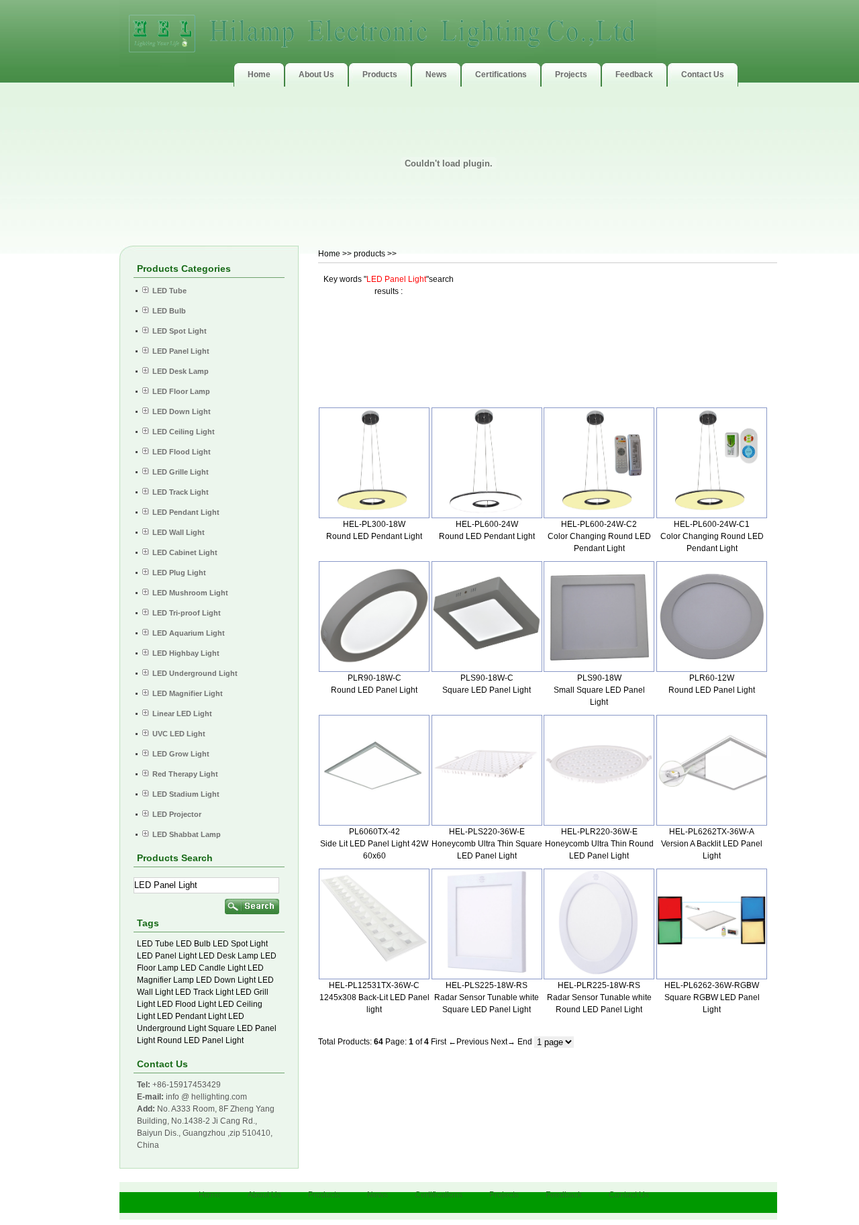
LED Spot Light (240, 943)
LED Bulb (193, 943)
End (524, 1041)
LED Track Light (204, 992)
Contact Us (629, 1194)
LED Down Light (226, 980)
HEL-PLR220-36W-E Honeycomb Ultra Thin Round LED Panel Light (599, 844)
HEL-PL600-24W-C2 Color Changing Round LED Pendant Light (599, 536)
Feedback (564, 1194)
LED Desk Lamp (228, 956)
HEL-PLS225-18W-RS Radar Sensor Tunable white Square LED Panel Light (486, 997)
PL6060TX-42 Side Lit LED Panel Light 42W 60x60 (374, 844)
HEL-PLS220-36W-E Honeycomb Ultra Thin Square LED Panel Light (487, 844)
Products (324, 1194)
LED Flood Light (186, 1004)
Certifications (438, 1194)
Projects (504, 1194)
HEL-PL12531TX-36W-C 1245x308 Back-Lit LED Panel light (374, 997)
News (377, 1194)
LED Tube (155, 943)
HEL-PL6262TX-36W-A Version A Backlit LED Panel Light (711, 844)
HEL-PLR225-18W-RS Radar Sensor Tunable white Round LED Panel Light (599, 997)
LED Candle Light (213, 968)
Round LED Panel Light (200, 1040)
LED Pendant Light (191, 1016)
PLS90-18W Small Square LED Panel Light (599, 690)
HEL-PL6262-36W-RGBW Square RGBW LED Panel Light (712, 997)
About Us (264, 1194)
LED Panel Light (167, 956)
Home (329, 253)
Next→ (503, 1041)
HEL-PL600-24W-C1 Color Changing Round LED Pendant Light (712, 536)
